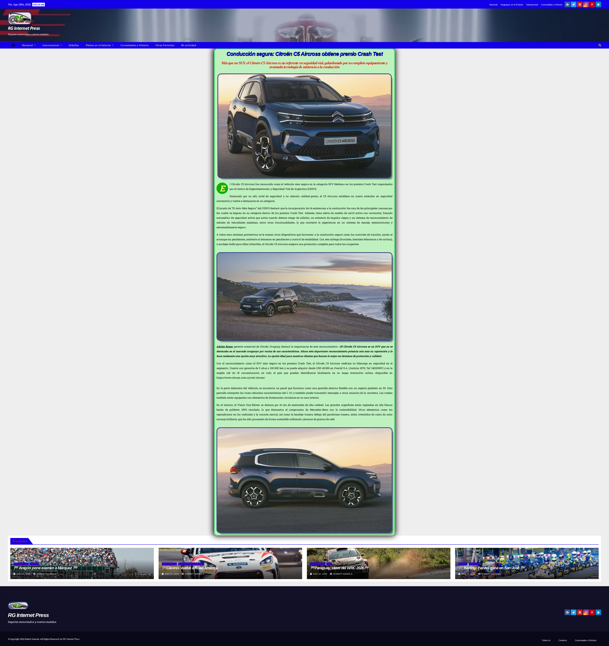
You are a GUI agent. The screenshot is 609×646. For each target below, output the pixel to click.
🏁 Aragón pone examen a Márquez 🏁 (45, 568)
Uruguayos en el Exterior (512, 4)
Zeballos (74, 45)
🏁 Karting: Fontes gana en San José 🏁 (491, 568)
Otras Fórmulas (165, 45)
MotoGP (34, 564)
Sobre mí (546, 640)
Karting (462, 564)
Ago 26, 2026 (320, 574)
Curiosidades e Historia (551, 4)
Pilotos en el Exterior (99, 45)
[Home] (13, 45)
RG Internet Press (24, 28)
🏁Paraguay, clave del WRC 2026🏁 (339, 568)
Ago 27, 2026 (23, 574)
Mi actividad (188, 45)
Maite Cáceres (169, 564)
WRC (329, 564)
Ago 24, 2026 (468, 574)
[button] (600, 45)
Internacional (532, 4)
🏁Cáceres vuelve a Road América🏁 (192, 568)
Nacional (494, 4)
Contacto (563, 640)
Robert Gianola (46, 574)
